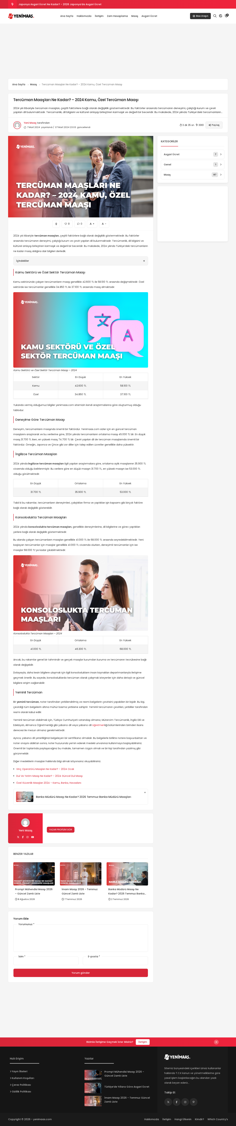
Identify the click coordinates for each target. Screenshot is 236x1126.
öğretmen (98, 725)
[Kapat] (216, 1042)
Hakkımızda (84, 16)
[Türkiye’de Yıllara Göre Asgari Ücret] (93, 1088)
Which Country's (217, 1119)
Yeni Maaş (30, 123)
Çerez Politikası (21, 1085)
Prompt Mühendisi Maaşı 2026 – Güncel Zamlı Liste (50, 4)
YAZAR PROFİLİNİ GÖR (60, 829)
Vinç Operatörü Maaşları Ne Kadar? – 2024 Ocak (45, 769)
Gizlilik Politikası (21, 1091)
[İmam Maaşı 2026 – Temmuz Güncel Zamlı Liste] (93, 1101)
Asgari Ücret (149, 16)
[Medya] (168, 1102)
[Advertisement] (118, 51)
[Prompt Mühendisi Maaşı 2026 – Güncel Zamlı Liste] (93, 1075)
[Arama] (214, 16)
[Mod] (220, 16)
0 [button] (79, 223)
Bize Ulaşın (202, 16)
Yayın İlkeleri (19, 1071)
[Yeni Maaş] (21, 16)
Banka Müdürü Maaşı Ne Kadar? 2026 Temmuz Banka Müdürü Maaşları (83, 797)
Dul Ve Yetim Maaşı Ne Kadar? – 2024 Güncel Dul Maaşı (49, 776)
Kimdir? (199, 1119)
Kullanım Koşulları (23, 1078)
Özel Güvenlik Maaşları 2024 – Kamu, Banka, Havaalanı (48, 783)
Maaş (134, 16)
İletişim (99, 16)
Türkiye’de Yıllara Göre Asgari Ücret (126, 1086)
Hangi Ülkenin (182, 1119)
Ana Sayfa (66, 16)
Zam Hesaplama (117, 16)
